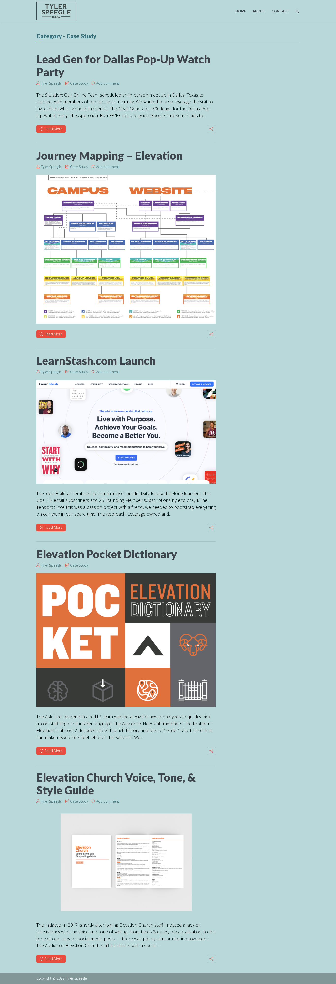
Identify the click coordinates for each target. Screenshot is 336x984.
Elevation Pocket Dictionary (106, 554)
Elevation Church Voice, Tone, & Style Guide (116, 784)
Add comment (107, 83)
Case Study (79, 83)
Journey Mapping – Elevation (109, 155)
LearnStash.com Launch (96, 360)
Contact (280, 11)
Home (240, 11)
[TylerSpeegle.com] (56, 10)
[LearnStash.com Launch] (126, 432)
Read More (53, 129)
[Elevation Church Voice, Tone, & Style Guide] (126, 862)
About (259, 11)
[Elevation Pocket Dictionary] (126, 640)
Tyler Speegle (51, 83)
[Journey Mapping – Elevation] (126, 249)
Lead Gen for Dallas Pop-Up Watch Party (123, 66)
